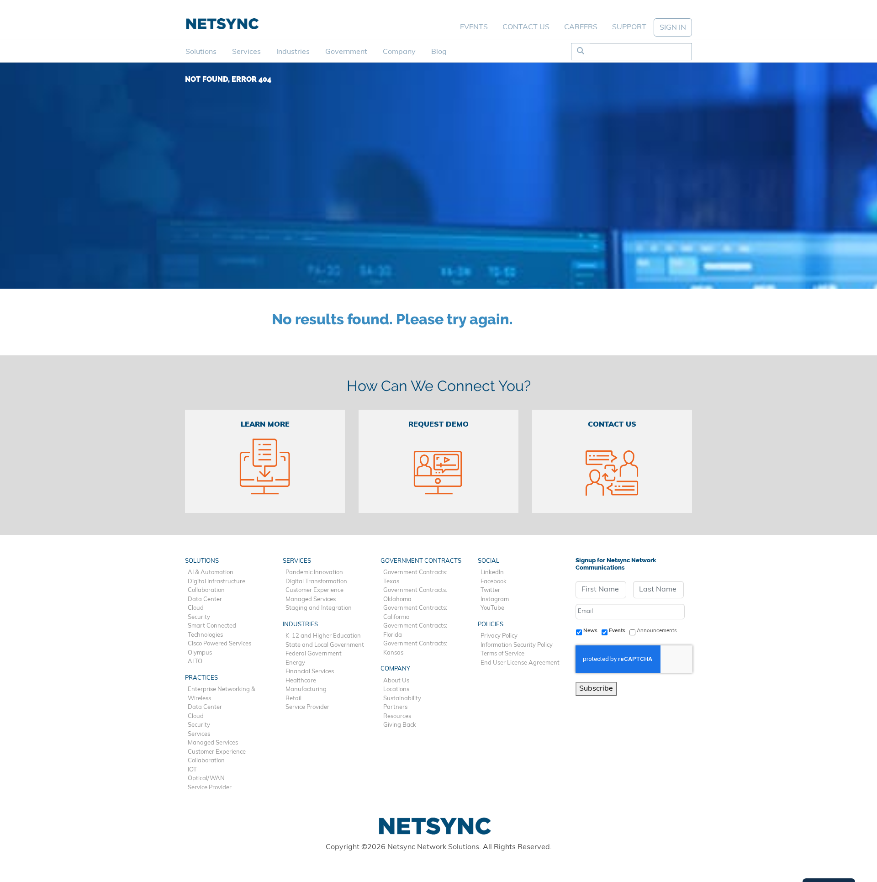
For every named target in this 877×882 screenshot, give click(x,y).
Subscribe (596, 688)
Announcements (657, 631)
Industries (293, 52)
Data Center (205, 599)
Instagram (495, 599)
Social (488, 561)
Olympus (200, 653)
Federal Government (313, 654)
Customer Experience (217, 752)
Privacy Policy (499, 636)
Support (629, 27)
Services (246, 52)
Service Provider (210, 788)
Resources (397, 716)
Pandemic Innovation (314, 573)
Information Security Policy (517, 645)
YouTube (492, 608)
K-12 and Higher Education (323, 636)
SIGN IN (673, 28)
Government (346, 52)
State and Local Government (324, 645)
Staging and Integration (318, 608)
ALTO (195, 662)
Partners (395, 707)
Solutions (201, 52)
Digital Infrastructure (216, 582)
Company (399, 52)
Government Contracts (420, 561)
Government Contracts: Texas (415, 577)
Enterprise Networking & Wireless (221, 694)
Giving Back (399, 725)
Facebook (494, 582)
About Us (396, 681)
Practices (201, 678)
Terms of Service (502, 654)
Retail (293, 699)
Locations (396, 689)
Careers (580, 27)
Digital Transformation (316, 582)
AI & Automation (210, 573)
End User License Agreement (520, 663)
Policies (490, 625)
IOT (192, 770)
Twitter (490, 590)
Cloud (196, 608)
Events (474, 27)
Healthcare (300, 681)
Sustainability (402, 699)
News (590, 631)
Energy (295, 663)
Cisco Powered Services (219, 644)
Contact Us (525, 27)
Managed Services (213, 743)
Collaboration (206, 590)
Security (199, 617)
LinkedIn (492, 573)
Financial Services (309, 672)
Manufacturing (306, 689)
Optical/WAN (206, 779)
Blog (439, 52)
